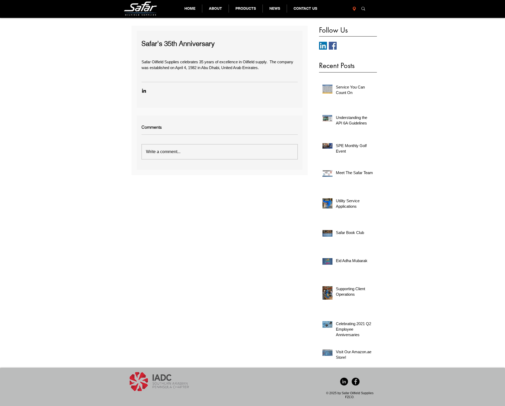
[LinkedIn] (323, 46)
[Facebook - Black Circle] (356, 382)
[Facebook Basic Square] (333, 46)
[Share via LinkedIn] (144, 90)
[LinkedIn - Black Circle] (344, 382)
